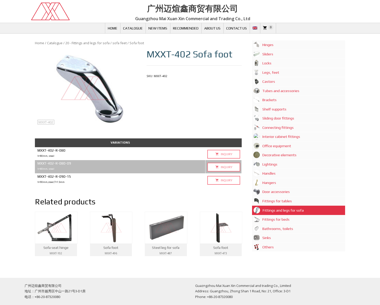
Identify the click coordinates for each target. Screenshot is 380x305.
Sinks (266, 238)
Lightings (269, 164)
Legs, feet (270, 72)
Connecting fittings (278, 127)
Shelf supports (274, 109)
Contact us (236, 28)
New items (157, 28)
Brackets (269, 100)
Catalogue (133, 28)
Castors (268, 81)
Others (268, 247)
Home (112, 28)
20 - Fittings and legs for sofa (87, 43)
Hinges (267, 45)
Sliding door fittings (278, 118)
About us (212, 28)
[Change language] (255, 28)
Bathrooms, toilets (277, 229)
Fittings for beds (276, 219)
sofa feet (119, 43)
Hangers (269, 183)
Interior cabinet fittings (281, 137)
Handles (269, 173)
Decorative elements (279, 155)
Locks (266, 63)
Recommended (186, 28)
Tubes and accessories (280, 91)
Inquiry (226, 154)
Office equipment (276, 146)
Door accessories (276, 192)
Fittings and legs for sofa (283, 210)
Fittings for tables (277, 201)
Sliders (267, 54)
